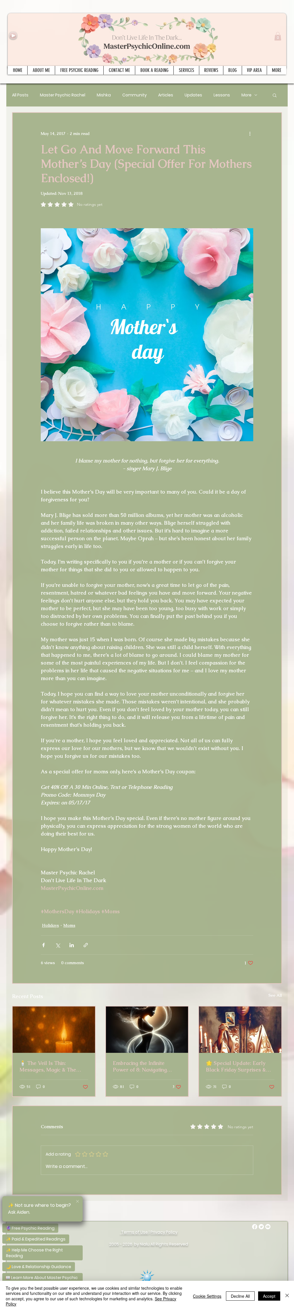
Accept (269, 1296)
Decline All (240, 1296)
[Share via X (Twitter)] (57, 945)
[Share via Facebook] (43, 945)
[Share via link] (85, 945)
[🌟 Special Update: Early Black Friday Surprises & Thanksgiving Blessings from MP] (240, 1029)
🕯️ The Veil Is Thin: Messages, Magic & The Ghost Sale (48, 1066)
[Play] (13, 35)
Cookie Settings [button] (207, 1296)
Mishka (104, 95)
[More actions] (249, 133)
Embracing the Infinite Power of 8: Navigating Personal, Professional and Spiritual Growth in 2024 (145, 1066)
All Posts (20, 95)
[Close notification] (77, 1201)
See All (275, 995)
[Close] (287, 1295)
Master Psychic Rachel (62, 95)
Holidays (50, 925)
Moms (69, 925)
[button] (277, 36)
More (246, 95)
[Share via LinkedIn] (71, 945)
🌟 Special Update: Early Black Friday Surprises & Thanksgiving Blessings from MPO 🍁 (236, 1066)
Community (134, 95)
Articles (165, 95)
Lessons (222, 95)
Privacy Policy (163, 1232)
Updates (193, 95)
